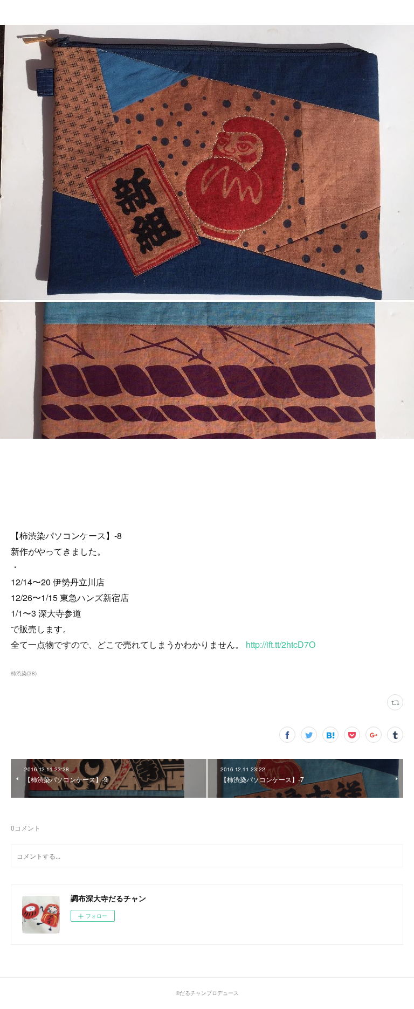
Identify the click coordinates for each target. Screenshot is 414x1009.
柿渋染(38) (24, 673)
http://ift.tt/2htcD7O (280, 644)
